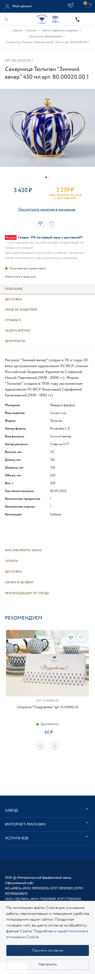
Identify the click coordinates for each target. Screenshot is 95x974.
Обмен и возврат (19, 582)
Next (55, 746)
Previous (40, 746)
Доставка (13, 572)
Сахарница (58, 413)
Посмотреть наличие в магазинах (47, 209)
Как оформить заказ (23, 550)
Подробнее (47, 750)
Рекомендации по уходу (27, 593)
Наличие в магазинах (20, 276)
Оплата (11, 561)
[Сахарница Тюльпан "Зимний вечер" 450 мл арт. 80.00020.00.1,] (47, 128)
